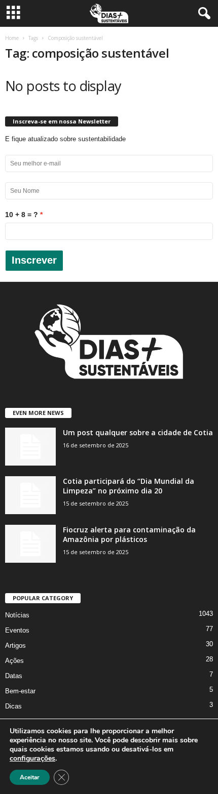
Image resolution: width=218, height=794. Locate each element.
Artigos (15, 645)
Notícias (17, 615)
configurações (32, 758)
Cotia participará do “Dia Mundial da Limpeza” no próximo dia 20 (128, 485)
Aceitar (30, 777)
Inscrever (34, 260)
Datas (13, 676)
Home (12, 37)
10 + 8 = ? (21, 215)
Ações (14, 660)
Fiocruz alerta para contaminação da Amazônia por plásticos (129, 534)
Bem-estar (20, 691)
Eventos (17, 630)
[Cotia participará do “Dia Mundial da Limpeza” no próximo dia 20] (30, 495)
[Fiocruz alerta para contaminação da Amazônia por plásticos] (30, 544)
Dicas (13, 706)
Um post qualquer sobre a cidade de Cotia (138, 432)
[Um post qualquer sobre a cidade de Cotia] (30, 447)
